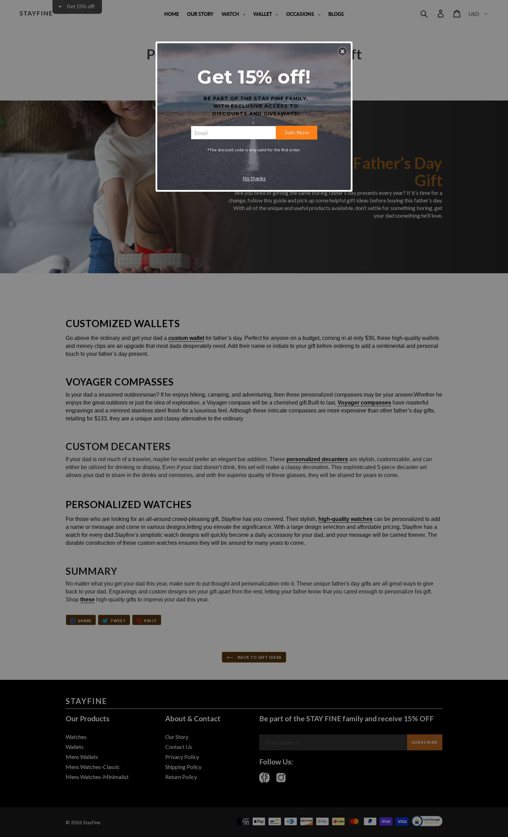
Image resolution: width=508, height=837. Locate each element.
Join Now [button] (296, 132)
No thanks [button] (254, 178)
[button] (342, 51)
